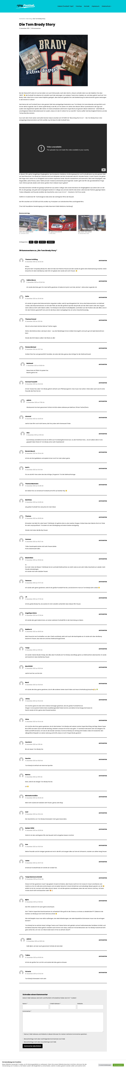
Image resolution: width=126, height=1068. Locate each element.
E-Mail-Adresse (55, 1003)
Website (80, 1003)
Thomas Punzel (30, 319)
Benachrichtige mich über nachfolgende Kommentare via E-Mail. (44, 1039)
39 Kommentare (36, 28)
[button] (111, 6)
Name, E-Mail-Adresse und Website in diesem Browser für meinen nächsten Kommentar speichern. (55, 1034)
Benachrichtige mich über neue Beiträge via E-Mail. (40, 1042)
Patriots (42, 242)
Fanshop (79, 6)
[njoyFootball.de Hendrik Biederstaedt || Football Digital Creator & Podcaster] (25, 6)
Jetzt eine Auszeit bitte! (26, 232)
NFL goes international (55, 232)
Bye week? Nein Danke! (85, 232)
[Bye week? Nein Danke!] (92, 223)
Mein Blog (29, 19)
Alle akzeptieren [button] (118, 1065)
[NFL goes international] (62, 223)
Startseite (22, 19)
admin (28, 400)
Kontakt (86, 6)
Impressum (95, 6)
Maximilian (29, 558)
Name (25, 1003)
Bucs (31, 242)
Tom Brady (51, 242)
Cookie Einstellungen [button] (105, 1065)
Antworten (103, 260)
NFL (36, 242)
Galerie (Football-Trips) (65, 6)
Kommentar (27, 1011)
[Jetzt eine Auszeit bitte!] (33, 223)
